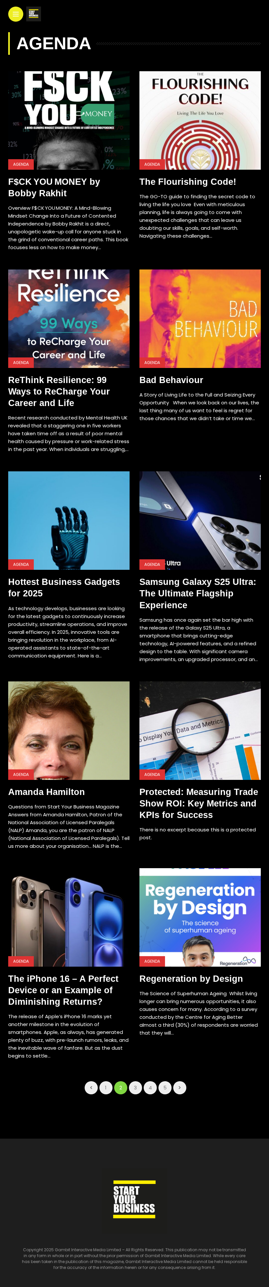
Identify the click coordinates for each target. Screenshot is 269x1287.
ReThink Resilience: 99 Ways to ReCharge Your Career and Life (59, 391)
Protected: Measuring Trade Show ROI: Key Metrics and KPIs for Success (198, 803)
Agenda (21, 164)
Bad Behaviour (172, 380)
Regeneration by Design (193, 979)
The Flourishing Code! (189, 182)
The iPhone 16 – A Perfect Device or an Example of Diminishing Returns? (63, 990)
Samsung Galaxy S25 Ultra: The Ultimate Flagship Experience (197, 593)
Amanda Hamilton (46, 792)
